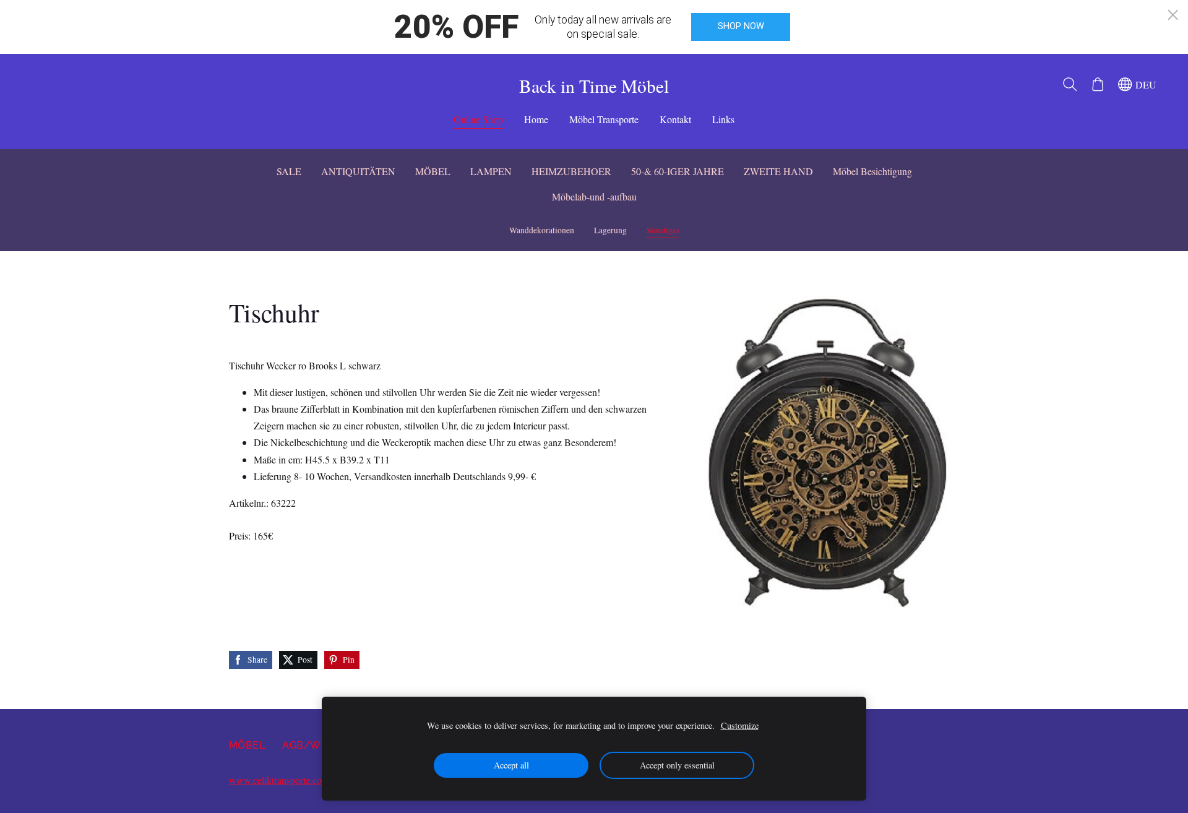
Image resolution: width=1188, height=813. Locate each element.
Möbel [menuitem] (247, 745)
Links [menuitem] (723, 119)
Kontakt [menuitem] (675, 119)
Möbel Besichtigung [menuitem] (872, 171)
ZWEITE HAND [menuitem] (778, 171)
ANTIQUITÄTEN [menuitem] (358, 171)
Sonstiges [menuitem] (663, 230)
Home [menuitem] (536, 119)
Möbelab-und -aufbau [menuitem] (594, 196)
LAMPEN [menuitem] (491, 171)
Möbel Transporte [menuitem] (604, 119)
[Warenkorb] (1097, 84)
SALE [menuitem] (289, 171)
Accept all (511, 765)
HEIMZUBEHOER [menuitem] (571, 171)
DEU (1144, 84)
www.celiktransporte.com (279, 779)
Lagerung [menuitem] (610, 230)
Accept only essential (677, 765)
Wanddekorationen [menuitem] (541, 230)
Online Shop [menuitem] (478, 119)
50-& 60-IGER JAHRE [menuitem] (677, 171)
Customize (740, 725)
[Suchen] (1070, 84)
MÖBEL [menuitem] (432, 171)
